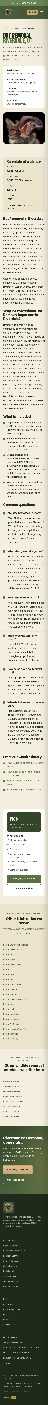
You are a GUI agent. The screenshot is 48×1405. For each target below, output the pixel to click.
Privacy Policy (9, 1391)
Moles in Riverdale (11, 1092)
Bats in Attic (8, 1304)
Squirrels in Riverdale (12, 1111)
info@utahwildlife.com (13, 1342)
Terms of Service (23, 1391)
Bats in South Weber (12, 984)
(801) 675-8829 (29, 3)
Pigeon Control (10, 1245)
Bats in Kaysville (10, 1034)
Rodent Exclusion (11, 1286)
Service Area (9, 1325)
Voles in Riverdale (11, 1116)
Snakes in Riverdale (12, 1106)
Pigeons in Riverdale (12, 1096)
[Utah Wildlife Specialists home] (8, 12)
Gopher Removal (11, 1281)
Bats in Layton (9, 1009)
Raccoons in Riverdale (13, 1101)
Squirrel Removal (11, 1261)
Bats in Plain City (10, 1039)
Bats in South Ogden (12, 950)
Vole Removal (9, 1276)
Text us (6, 1363)
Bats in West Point (11, 994)
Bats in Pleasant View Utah (15, 1029)
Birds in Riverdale (11, 1082)
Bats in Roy (8, 955)
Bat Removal (16, 28)
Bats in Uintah (9, 979)
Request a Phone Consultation (17, 1358)
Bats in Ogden (9, 974)
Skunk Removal (10, 1266)
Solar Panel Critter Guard (14, 1251)
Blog (5, 1299)
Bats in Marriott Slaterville (14, 999)
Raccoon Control (10, 1256)
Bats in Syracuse (10, 1004)
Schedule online (24, 888)
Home (5, 28)
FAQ (5, 1314)
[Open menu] (42, 12)
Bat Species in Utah (12, 1309)
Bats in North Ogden (12, 1024)
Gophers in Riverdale (12, 1087)
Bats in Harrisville (11, 1014)
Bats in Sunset (9, 959)
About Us (7, 1319)
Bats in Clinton (9, 969)
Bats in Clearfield (10, 989)
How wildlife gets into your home (24, 789)
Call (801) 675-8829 (24, 878)
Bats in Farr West (11, 1019)
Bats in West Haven (12, 964)
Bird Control (8, 1271)
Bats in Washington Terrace (15, 945)
